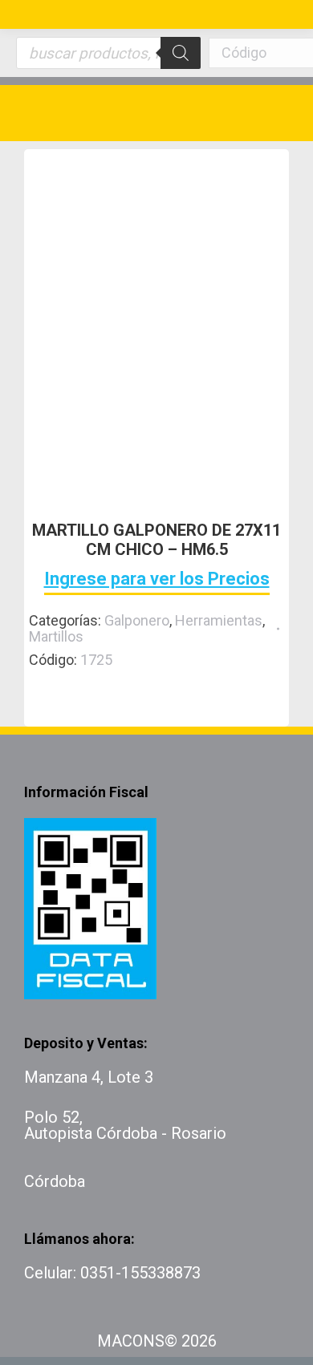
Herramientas (218, 620)
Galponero (136, 620)
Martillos (56, 636)
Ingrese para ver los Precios (157, 579)
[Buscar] (181, 53)
